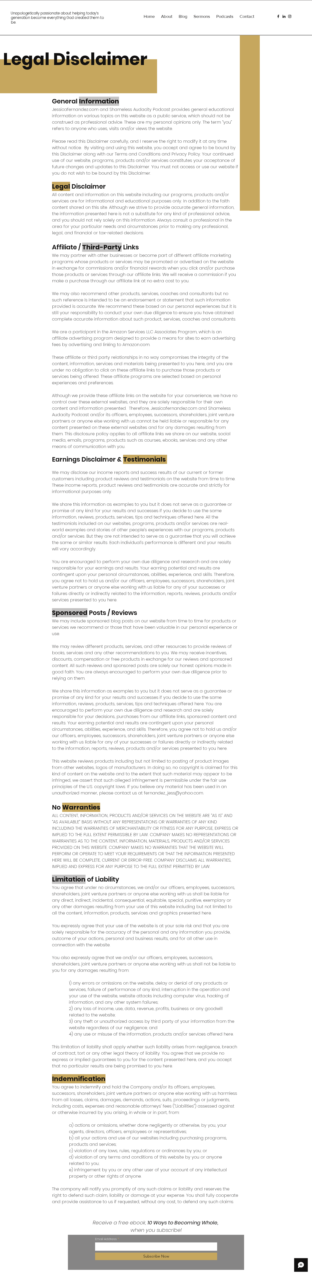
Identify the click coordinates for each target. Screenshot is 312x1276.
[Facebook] (278, 16)
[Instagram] (290, 16)
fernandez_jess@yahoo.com (173, 793)
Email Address (106, 1239)
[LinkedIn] (284, 16)
